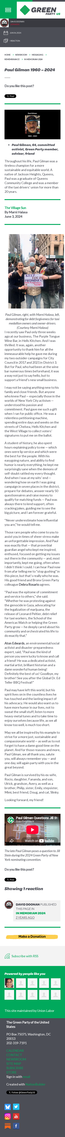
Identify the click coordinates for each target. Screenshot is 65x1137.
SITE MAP (13, 1064)
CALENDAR (15, 1050)
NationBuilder (35, 1084)
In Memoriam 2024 (33, 59)
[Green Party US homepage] (40, 10)
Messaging (37, 55)
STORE (11, 1072)
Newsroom (21, 55)
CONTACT (14, 1055)
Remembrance (12, 59)
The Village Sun (15, 208)
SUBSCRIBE (14, 1068)
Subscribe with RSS (24, 956)
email (26, 1077)
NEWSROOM (16, 1059)
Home (7, 55)
